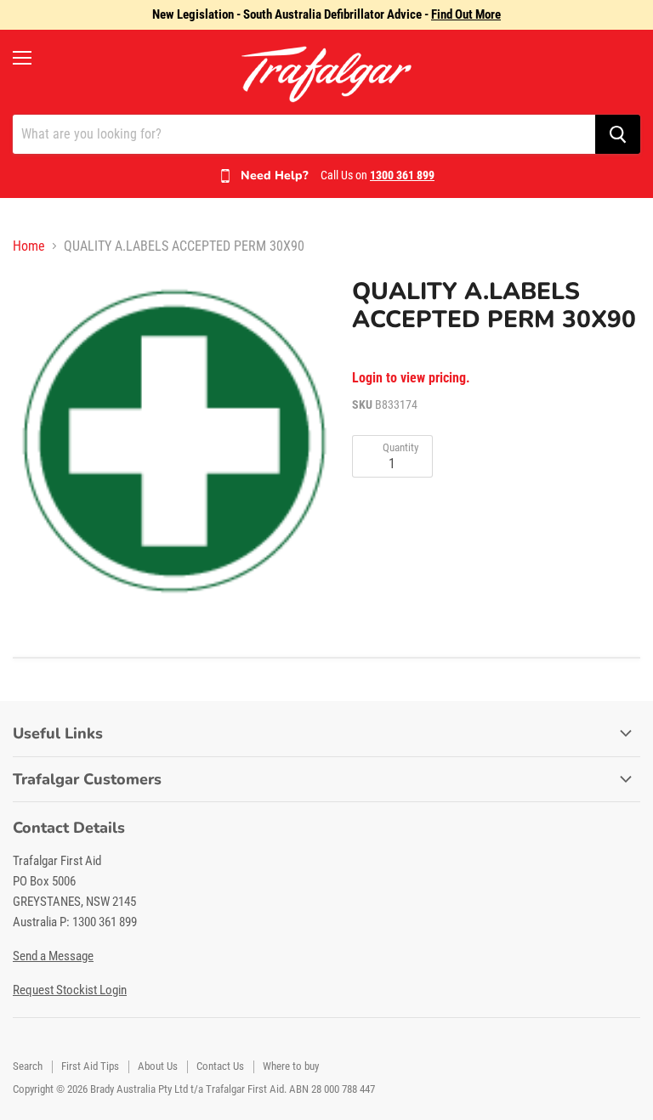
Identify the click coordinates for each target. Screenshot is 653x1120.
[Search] (617, 134)
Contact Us (220, 1066)
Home (29, 246)
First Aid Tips (90, 1066)
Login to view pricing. (411, 378)
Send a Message (53, 956)
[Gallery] (174, 439)
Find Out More (466, 14)
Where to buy (291, 1066)
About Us (158, 1066)
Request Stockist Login (70, 990)
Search (28, 1066)
